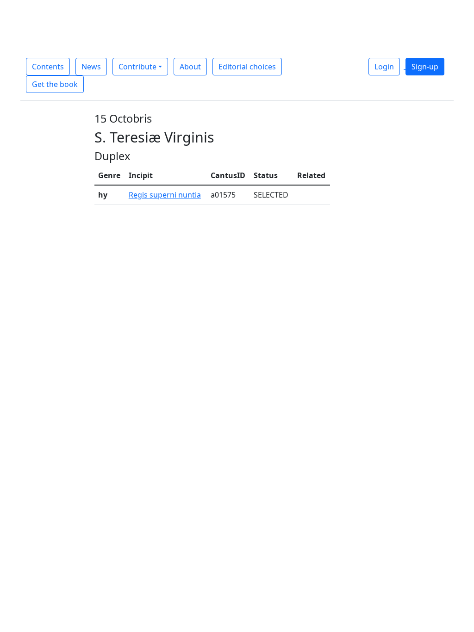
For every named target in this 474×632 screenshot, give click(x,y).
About (190, 67)
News (91, 67)
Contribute (137, 67)
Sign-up (425, 67)
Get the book (55, 84)
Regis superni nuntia (165, 195)
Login (384, 67)
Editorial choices (247, 67)
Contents (48, 67)
